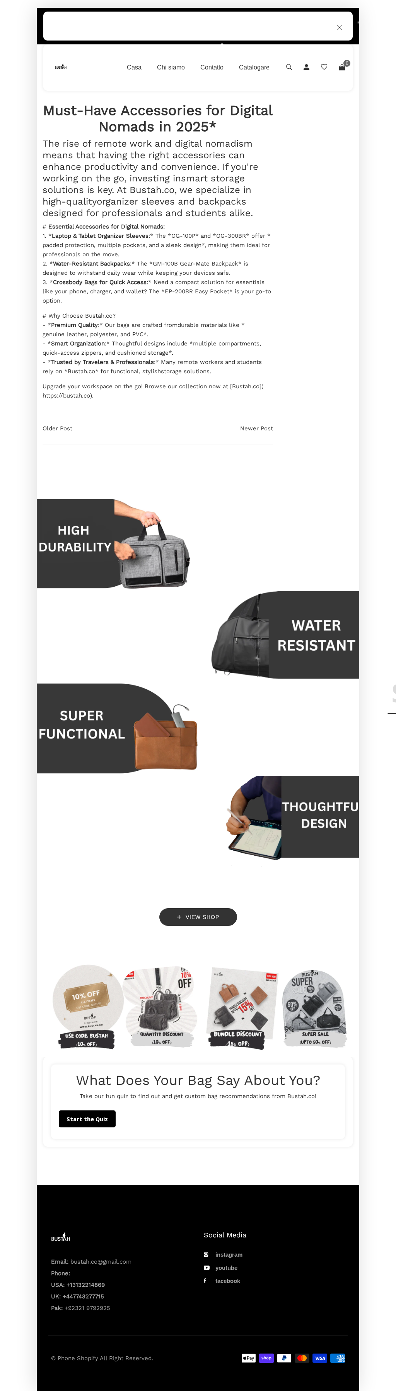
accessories (198, 155)
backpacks (222, 201)
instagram (228, 1254)
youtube (226, 1267)
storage (171, 371)
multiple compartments (226, 343)
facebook (227, 1281)
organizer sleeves (136, 201)
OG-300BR (231, 235)
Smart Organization (78, 343)
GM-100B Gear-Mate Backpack (195, 263)
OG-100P (183, 235)
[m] (176, 201)
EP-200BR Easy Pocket (197, 291)
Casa (134, 67)
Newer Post (256, 428)
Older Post (57, 428)
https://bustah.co (66, 395)
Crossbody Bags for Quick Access (100, 282)
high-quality (70, 201)
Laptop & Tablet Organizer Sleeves (100, 235)
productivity (111, 166)
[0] (342, 67)
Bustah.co (152, 189)
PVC (137, 334)
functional (125, 371)
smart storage (213, 178)
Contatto (212, 67)
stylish (151, 371)
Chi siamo (171, 67)
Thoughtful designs (138, 343)
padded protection (68, 245)
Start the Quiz (87, 1119)
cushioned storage (143, 352)
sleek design (183, 245)
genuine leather (65, 334)
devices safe (211, 272)
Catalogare (254, 67)
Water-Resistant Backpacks (91, 263)
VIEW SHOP (201, 917)
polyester (103, 334)
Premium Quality (74, 325)
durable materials (202, 325)
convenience (189, 166)
